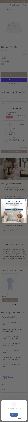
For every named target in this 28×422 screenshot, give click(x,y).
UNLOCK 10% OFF (14, 209)
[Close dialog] (26, 200)
